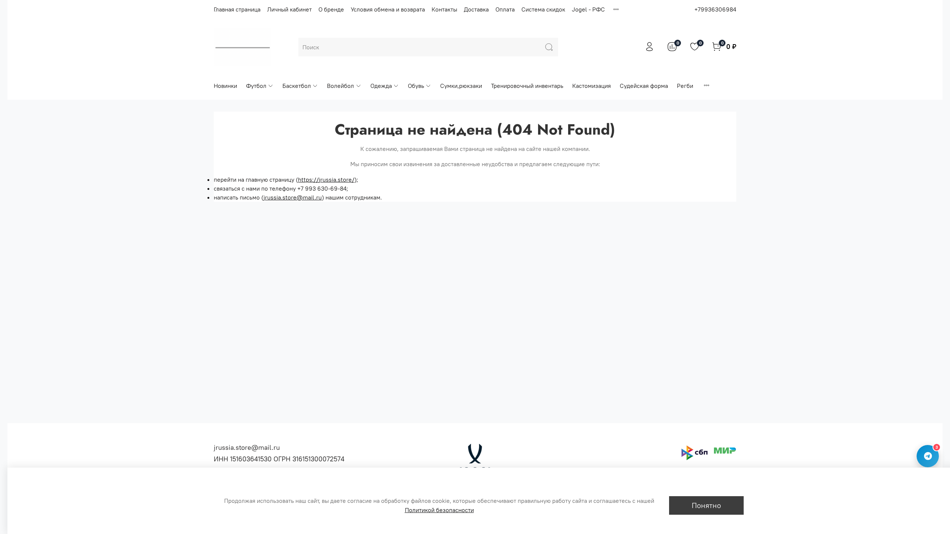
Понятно (706, 505)
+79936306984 (715, 9)
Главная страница (237, 9)
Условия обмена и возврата (388, 9)
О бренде (331, 9)
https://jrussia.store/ (326, 179)
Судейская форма (644, 85)
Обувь (416, 85)
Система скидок (543, 9)
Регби (685, 85)
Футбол (256, 85)
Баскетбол (296, 85)
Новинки (225, 85)
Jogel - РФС (588, 9)
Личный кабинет (289, 9)
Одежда (381, 85)
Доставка (476, 9)
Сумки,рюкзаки (461, 85)
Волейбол (340, 85)
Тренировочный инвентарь (527, 85)
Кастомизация (591, 85)
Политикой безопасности (439, 510)
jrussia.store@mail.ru (292, 197)
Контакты (444, 9)
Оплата (505, 9)
